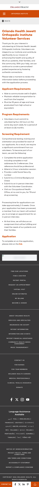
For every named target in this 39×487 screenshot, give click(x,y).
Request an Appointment (19, 285)
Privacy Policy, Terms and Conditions (19, 453)
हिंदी (7, 430)
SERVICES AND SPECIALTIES (19, 320)
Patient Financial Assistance (19, 338)
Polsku (29, 430)
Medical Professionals (19, 378)
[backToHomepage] (3, 21)
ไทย (18, 437)
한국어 (22, 430)
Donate (19, 387)
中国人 (15, 419)
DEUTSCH (19, 423)
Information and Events (19, 334)
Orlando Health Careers (19, 374)
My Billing (19, 298)
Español (29, 434)
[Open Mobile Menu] (4, 14)
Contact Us (19, 360)
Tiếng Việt (26, 437)
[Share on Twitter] (19, 484)
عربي (9, 419)
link (20, 244)
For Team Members (19, 369)
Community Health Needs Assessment (19, 343)
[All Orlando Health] (19, 2)
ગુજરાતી (8, 426)
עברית (30, 426)
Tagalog (11, 437)
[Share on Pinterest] (27, 484)
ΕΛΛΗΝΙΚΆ (29, 423)
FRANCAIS (9, 423)
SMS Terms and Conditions (19, 458)
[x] (17, 400)
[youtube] (27, 400)
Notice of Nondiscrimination (20, 449)
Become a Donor (19, 303)
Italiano (14, 430)
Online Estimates (19, 294)
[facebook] (11, 400)
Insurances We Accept (19, 325)
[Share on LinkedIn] (23, 484)
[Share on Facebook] (15, 484)
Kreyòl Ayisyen (19, 426)
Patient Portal (19, 280)
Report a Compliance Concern (19, 467)
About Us (7, 21)
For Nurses (19, 365)
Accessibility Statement (19, 463)
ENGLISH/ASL (25, 419)
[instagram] (22, 400)
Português (9, 434)
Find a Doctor (19, 276)
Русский (20, 434)
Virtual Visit (19, 289)
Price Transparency (19, 347)
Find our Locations (19, 271)
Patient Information (20, 329)
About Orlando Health (19, 316)
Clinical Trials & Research (20, 383)
